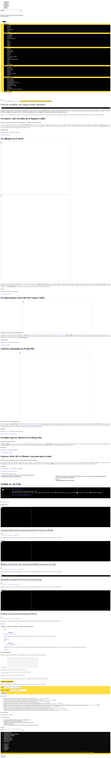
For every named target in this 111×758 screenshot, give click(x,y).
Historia (8, 43)
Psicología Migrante (11, 81)
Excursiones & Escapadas (12, 56)
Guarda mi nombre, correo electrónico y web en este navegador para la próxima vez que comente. (25, 678)
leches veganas (30, 336)
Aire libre (9, 48)
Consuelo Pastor (10, 584)
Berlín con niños (10, 69)
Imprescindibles (10, 29)
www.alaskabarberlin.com (7, 452)
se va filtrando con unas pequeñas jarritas (32, 425)
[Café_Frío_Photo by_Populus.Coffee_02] (11, 122)
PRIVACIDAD (8, 740)
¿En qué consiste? (25, 285)
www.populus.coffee (5, 134)
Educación (9, 74)
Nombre (2, 670)
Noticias (8, 28)
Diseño (8, 41)
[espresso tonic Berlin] (6, 460)
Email (2, 687)
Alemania (9, 26)
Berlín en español (10, 78)
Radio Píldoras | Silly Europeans (13, 82)
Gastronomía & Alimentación (12, 59)
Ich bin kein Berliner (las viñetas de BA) (14, 89)
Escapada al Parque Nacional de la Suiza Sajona (21, 579)
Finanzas (8, 72)
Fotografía (9, 42)
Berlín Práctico (10, 68)
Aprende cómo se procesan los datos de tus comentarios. (34, 684)
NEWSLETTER (8, 738)
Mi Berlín (9, 86)
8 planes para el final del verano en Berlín (19, 613)
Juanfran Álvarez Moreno (12, 569)
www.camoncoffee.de (6, 345)
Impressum (7, 741)
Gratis (8, 60)
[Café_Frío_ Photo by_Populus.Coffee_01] (31, 122)
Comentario (4, 667)
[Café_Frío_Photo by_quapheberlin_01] (10, 421)
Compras (8, 63)
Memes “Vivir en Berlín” (11, 85)
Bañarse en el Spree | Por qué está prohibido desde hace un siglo (28, 564)
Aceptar (3, 756)
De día (28, 101)
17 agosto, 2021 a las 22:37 (10, 644)
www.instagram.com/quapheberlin (8, 433)
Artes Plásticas (9, 35)
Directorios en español (11, 73)
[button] (1, 21)
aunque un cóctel (14, 444)
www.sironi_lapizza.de (6, 294)
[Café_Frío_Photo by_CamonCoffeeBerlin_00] (12, 332)
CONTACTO (7, 732)
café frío (65, 112)
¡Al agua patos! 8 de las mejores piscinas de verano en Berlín (27, 530)
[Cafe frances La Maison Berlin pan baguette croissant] (24, 460)
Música (8, 46)
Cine (8, 39)
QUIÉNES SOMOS (9, 735)
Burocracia (9, 70)
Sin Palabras (9, 87)
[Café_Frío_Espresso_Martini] (8, 441)
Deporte (8, 55)
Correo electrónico (5, 672)
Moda (8, 61)
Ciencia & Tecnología (11, 38)
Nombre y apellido (5, 690)
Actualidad (9, 25)
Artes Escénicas (10, 34)
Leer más (3, 540)
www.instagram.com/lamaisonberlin (9, 471)
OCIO (51, 101)
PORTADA (6, 24)
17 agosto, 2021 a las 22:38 (10, 633)
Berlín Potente (9, 50)
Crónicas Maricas (10, 83)
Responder (6, 638)
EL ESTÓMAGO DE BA (34, 101)
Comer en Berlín (10, 51)
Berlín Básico (9, 66)
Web (2, 675)
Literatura (9, 44)
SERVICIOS (7, 737)
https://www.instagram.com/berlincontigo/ (21, 494)
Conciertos (9, 52)
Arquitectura (9, 37)
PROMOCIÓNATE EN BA (11, 734)
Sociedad (9, 30)
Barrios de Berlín (10, 79)
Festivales (9, 57)
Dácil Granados (10, 101)
